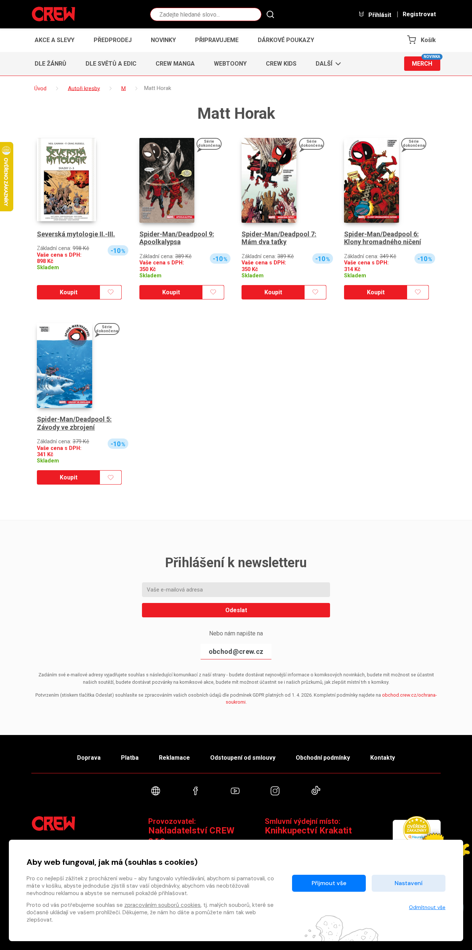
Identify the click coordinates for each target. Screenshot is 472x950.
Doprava (89, 757)
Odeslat (236, 610)
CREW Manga (175, 63)
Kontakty (382, 757)
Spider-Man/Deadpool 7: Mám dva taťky (279, 238)
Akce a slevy (54, 40)
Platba (130, 757)
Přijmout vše (329, 883)
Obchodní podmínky (323, 757)
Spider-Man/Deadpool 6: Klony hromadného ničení (382, 238)
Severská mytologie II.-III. (76, 234)
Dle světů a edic (111, 63)
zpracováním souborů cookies (162, 905)
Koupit (68, 292)
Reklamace (174, 757)
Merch (426, 61)
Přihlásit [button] (379, 14)
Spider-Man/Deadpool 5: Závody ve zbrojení (74, 423)
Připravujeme (217, 40)
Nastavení (409, 883)
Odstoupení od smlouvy (242, 757)
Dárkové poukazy (286, 40)
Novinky (163, 40)
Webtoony (230, 63)
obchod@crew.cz (236, 651)
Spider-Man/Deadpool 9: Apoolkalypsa (176, 238)
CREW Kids (281, 63)
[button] (326, 64)
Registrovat (419, 14)
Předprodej (113, 40)
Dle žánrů (50, 63)
